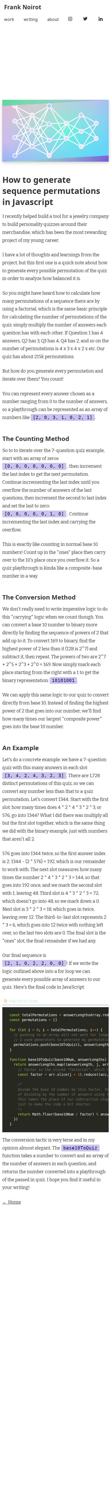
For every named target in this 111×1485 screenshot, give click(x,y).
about (53, 19)
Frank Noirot (22, 7)
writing (31, 19)
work (9, 19)
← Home (11, 1202)
